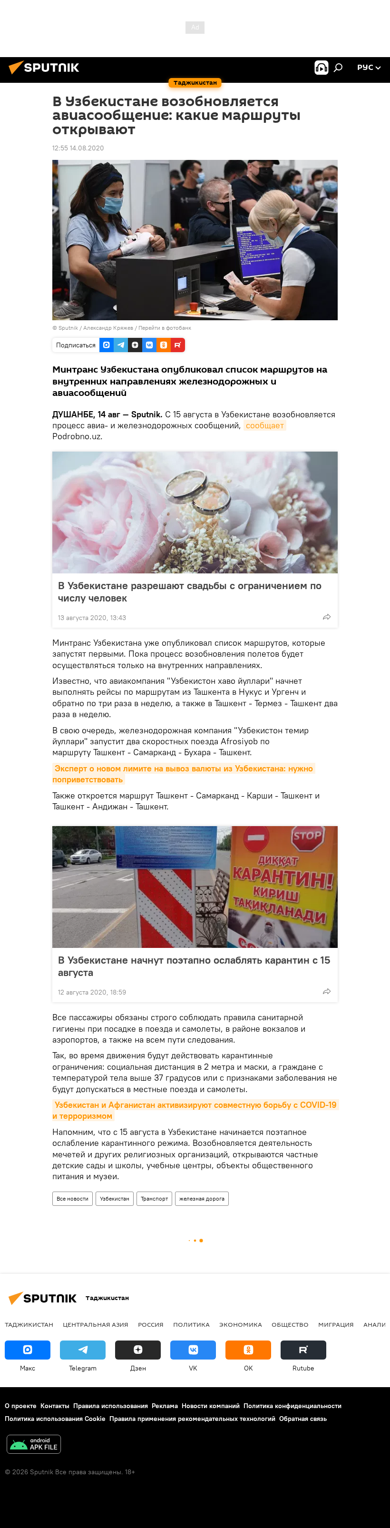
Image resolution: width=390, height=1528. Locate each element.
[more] (326, 616)
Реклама (165, 1405)
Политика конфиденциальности (292, 1405)
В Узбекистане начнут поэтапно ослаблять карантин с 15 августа (194, 966)
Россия (151, 1324)
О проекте (21, 1405)
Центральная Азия (95, 1324)
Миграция (336, 1324)
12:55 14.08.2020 (78, 148)
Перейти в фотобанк (164, 327)
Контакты (54, 1405)
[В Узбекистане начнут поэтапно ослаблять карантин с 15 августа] (195, 887)
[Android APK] (33, 1445)
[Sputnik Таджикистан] (46, 75)
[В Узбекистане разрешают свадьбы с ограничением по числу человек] (195, 512)
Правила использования (110, 1405)
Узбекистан (114, 1198)
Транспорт (154, 1198)
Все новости (72, 1198)
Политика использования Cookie (55, 1418)
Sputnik (68, 327)
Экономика (240, 1324)
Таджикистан (29, 1324)
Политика (191, 1324)
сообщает (265, 425)
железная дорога (201, 1198)
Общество (290, 1324)
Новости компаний (211, 1405)
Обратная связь (303, 1418)
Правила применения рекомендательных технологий (192, 1418)
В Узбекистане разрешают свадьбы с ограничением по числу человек (190, 591)
